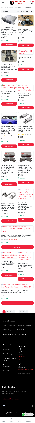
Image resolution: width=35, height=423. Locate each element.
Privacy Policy (7, 370)
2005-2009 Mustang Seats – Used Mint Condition (24, 95)
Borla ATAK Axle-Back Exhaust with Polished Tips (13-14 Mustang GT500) (25, 129)
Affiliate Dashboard (22, 330)
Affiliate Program (8, 330)
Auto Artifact (9, 387)
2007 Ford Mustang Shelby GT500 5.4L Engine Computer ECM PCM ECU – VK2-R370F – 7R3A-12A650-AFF (9, 31)
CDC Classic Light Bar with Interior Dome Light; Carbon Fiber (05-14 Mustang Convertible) (9, 130)
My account (6, 349)
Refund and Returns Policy (9, 359)
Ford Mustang (9, 7)
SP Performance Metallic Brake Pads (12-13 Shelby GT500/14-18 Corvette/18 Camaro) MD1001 (8, 170)
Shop (4, 326)
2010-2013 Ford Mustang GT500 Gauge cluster (25, 30)
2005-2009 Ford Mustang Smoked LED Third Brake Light (8, 263)
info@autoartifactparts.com (10, 399)
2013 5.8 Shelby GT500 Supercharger (8, 92)
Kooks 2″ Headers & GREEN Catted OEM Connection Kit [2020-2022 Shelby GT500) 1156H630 (8, 207)
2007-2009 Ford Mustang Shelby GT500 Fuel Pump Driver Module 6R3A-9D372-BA (15, 291)
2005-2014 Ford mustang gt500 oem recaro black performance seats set (9, 67)
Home (2, 7)
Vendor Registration (9, 334)
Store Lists (12, 326)
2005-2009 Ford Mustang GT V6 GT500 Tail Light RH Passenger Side (26, 266)
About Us (21, 326)
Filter (7, 11)
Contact (28, 326)
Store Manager (22, 334)
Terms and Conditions (6, 365)
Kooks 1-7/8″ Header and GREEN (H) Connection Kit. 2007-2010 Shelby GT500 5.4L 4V (16, 236)
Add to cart (9, 44)
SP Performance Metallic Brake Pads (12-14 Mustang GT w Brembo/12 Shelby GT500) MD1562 (25, 169)
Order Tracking (7, 354)
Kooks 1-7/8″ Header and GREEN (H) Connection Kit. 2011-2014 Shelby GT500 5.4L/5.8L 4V (25, 206)
